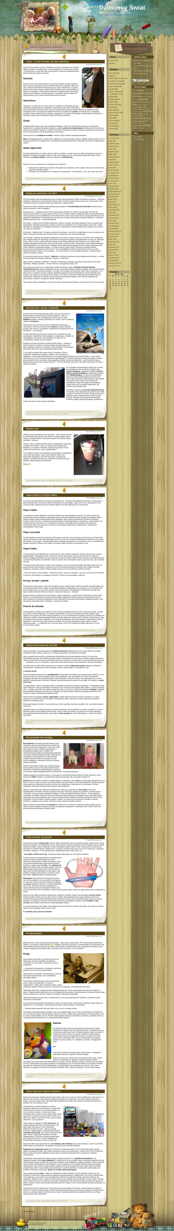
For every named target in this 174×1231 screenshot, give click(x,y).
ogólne (45, 720)
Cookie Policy (114, 60)
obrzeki (60, 178)
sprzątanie (143, 121)
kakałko (58, 480)
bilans (54, 291)
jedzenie (143, 99)
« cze (110, 289)
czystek (54, 178)
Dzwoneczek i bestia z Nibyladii (42, 308)
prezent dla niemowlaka (142, 112)
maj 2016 (113, 141)
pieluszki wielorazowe (139, 108)
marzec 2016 (114, 146)
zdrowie (38, 178)
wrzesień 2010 (114, 266)
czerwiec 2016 (114, 138)
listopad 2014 (114, 175)
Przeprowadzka (34, 933)
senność (65, 178)
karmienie (143, 102)
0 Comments (80, 178)
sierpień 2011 (114, 236)
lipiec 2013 (113, 199)
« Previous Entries (28, 1211)
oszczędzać (79, 720)
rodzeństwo (139, 118)
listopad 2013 (114, 189)
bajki (37, 412)
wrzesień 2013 (114, 194)
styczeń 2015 (114, 170)
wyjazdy (51, 1074)
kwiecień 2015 (114, 162)
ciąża (49, 178)
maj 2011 (113, 244)
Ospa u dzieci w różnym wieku (41, 495)
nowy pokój (70, 1074)
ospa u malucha (78, 630)
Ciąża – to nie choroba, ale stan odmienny (47, 61)
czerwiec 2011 (114, 242)
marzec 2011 (114, 250)
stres (86, 1074)
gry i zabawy (40, 822)
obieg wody (45, 414)
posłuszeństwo (137, 111)
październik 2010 (115, 263)
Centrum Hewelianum (139, 92)
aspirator (57, 918)
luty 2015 (113, 167)
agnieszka (99, 64)
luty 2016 (113, 149)
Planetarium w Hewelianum (142, 71)
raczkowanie (65, 822)
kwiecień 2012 (114, 215)
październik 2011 (115, 231)
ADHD (58, 822)
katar (62, 918)
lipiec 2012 (113, 207)
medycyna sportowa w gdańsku (67, 291)
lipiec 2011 (113, 239)
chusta (137, 96)
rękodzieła (113, 110)
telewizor (135, 123)
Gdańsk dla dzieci (116, 84)
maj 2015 (113, 159)
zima (135, 128)
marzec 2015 (114, 165)
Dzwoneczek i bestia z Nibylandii (67, 412)
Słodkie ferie (32, 428)
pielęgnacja (113, 99)
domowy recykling (116, 81)
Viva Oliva (137, 63)
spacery (42, 412)
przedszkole (39, 630)
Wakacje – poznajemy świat (143, 60)
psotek (145, 113)
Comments (139, 139)
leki (74, 720)
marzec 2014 (114, 181)
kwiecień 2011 (114, 247)
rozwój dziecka (45, 1201)
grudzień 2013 (114, 186)
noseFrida (81, 918)
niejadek (144, 105)
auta (134, 90)
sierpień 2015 (114, 151)
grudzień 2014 (114, 173)
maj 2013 (113, 202)
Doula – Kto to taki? (140, 73)
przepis (112, 107)
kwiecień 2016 (114, 143)
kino (85, 412)
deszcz (143, 96)
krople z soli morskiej (71, 918)
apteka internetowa (66, 720)
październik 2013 (115, 191)
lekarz (140, 105)
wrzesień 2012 (114, 204)
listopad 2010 (114, 260)
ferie (54, 480)
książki (112, 89)
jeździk (135, 102)
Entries (138, 137)
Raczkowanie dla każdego (39, 737)
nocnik (135, 107)
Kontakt (112, 63)
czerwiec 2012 (114, 210)
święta (143, 128)
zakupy (86, 720)
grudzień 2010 (114, 258)
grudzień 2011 (114, 226)
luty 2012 (113, 220)
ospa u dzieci (68, 630)
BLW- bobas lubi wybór (117, 78)
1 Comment (91, 918)
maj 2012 (113, 212)
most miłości (37, 414)
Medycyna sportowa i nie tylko (41, 193)
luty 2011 (113, 252)
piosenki (112, 102)
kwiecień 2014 (114, 178)
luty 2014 (113, 183)
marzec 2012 (114, 218)
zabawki (112, 126)
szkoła (38, 291)
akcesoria (39, 720)
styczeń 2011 (114, 255)
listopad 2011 (114, 228)
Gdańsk (80, 412)
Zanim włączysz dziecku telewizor (43, 1091)
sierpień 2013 (114, 196)
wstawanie (137, 125)
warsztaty (113, 120)
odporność (59, 630)
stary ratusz (53, 414)
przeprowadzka (79, 1074)
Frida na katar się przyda (38, 837)
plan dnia (146, 109)
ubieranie (141, 123)
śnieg (138, 128)
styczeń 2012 (114, 223)
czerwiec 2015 (114, 157)
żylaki (70, 178)
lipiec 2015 (113, 154)
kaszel (150, 102)
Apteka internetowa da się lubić (42, 645)
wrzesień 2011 (114, 234)
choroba (148, 93)
